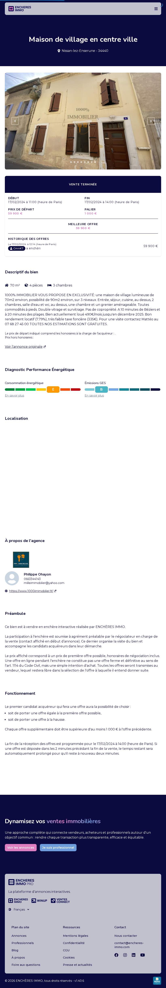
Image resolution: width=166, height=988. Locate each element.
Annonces (19, 936)
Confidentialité (74, 943)
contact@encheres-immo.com (129, 945)
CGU (66, 950)
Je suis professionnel (58, 847)
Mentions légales (75, 936)
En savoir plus (14, 395)
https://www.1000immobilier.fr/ (31, 591)
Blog (15, 950)
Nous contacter (125, 936)
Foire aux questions (26, 965)
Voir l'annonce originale (24, 347)
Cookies (69, 957)
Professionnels (23, 943)
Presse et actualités (77, 965)
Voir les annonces (20, 847)
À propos (18, 957)
